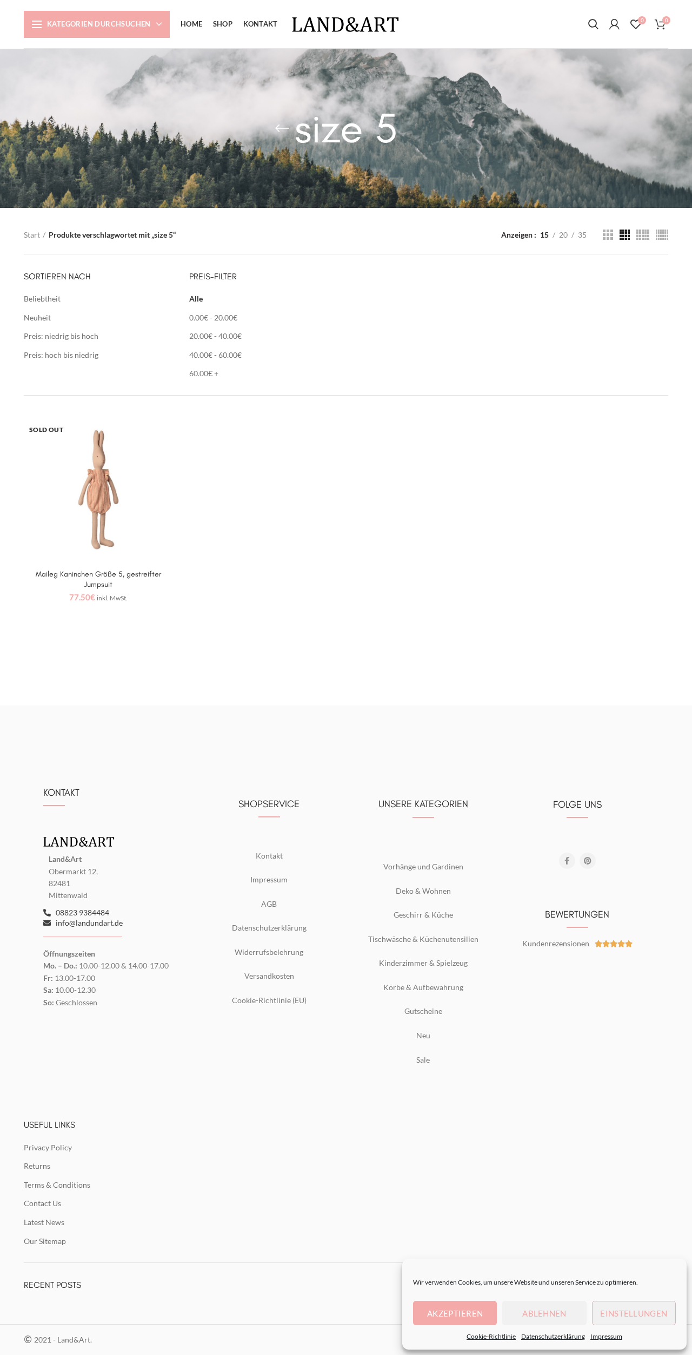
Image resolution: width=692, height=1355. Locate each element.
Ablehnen (544, 1313)
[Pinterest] (588, 861)
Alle (196, 298)
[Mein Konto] (614, 24)
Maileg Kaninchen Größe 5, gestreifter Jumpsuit (98, 579)
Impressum (606, 1336)
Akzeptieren (455, 1313)
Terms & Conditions (57, 1184)
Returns (37, 1165)
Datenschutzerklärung (553, 1336)
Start (32, 234)
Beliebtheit (42, 298)
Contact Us (42, 1203)
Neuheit (37, 317)
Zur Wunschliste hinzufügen (164, 433)
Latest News (44, 1222)
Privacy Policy (48, 1147)
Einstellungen (633, 1313)
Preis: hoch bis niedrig (61, 354)
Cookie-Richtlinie (491, 1336)
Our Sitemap (45, 1241)
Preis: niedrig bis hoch (61, 336)
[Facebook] (567, 861)
